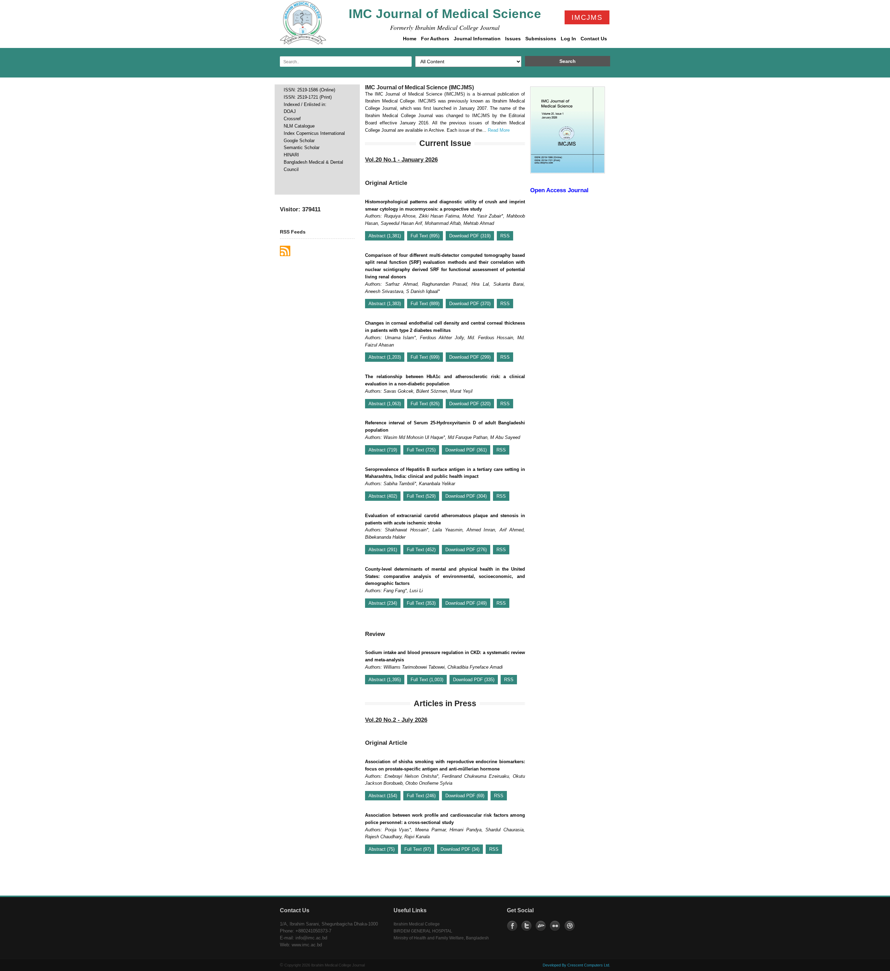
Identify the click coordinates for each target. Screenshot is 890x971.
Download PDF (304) (466, 496)
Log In (567, 41)
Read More (499, 130)
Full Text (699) (425, 357)
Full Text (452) (421, 549)
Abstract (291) (383, 549)
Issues (512, 41)
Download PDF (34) (459, 849)
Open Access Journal (559, 190)
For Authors (434, 41)
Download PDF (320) (470, 403)
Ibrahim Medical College (417, 924)
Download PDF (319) (470, 235)
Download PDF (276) (466, 549)
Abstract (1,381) (385, 235)
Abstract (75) (382, 849)
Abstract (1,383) (385, 303)
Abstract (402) (383, 496)
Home (409, 38)
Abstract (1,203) (385, 357)
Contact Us (594, 38)
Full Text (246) (421, 795)
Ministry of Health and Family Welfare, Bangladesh (441, 938)
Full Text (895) (425, 235)
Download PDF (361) (466, 449)
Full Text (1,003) (427, 679)
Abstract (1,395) (385, 679)
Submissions (540, 41)
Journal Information (476, 41)
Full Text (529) (421, 496)
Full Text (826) (425, 403)
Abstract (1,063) (385, 403)
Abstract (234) (383, 603)
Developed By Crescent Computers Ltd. (576, 965)
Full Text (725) (421, 449)
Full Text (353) (421, 603)
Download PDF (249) (466, 603)
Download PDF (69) (464, 795)
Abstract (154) (383, 795)
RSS (505, 235)
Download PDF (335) (473, 679)
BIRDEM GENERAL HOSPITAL (423, 931)
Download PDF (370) (470, 303)
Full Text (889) (425, 303)
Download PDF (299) (470, 357)
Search (567, 61)
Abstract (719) (383, 449)
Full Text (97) (417, 849)
